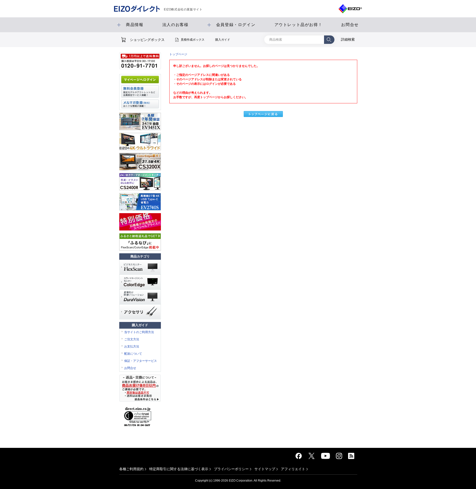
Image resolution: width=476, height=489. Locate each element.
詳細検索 (348, 39)
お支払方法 (131, 346)
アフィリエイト (293, 469)
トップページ (178, 54)
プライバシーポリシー (231, 469)
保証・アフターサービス (140, 361)
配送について (133, 353)
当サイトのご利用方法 (139, 332)
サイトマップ (264, 469)
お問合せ (130, 368)
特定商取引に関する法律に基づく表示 (178, 469)
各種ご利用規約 (131, 469)
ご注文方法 (131, 339)
